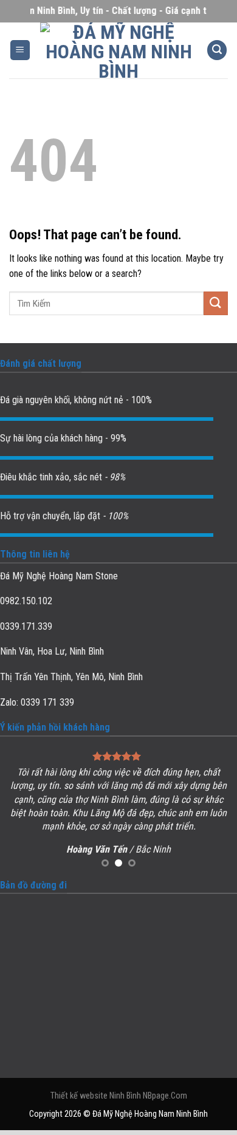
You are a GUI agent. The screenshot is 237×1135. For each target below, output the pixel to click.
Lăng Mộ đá (113, 813)
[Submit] (216, 303)
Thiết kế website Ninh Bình (95, 1096)
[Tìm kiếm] (217, 50)
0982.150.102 (26, 601)
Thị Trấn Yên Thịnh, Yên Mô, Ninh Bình (71, 677)
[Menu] (20, 50)
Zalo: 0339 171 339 (37, 702)
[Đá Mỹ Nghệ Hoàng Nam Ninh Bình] (118, 50)
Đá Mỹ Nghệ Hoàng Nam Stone (59, 576)
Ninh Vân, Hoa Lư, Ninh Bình (52, 651)
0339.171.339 (26, 626)
